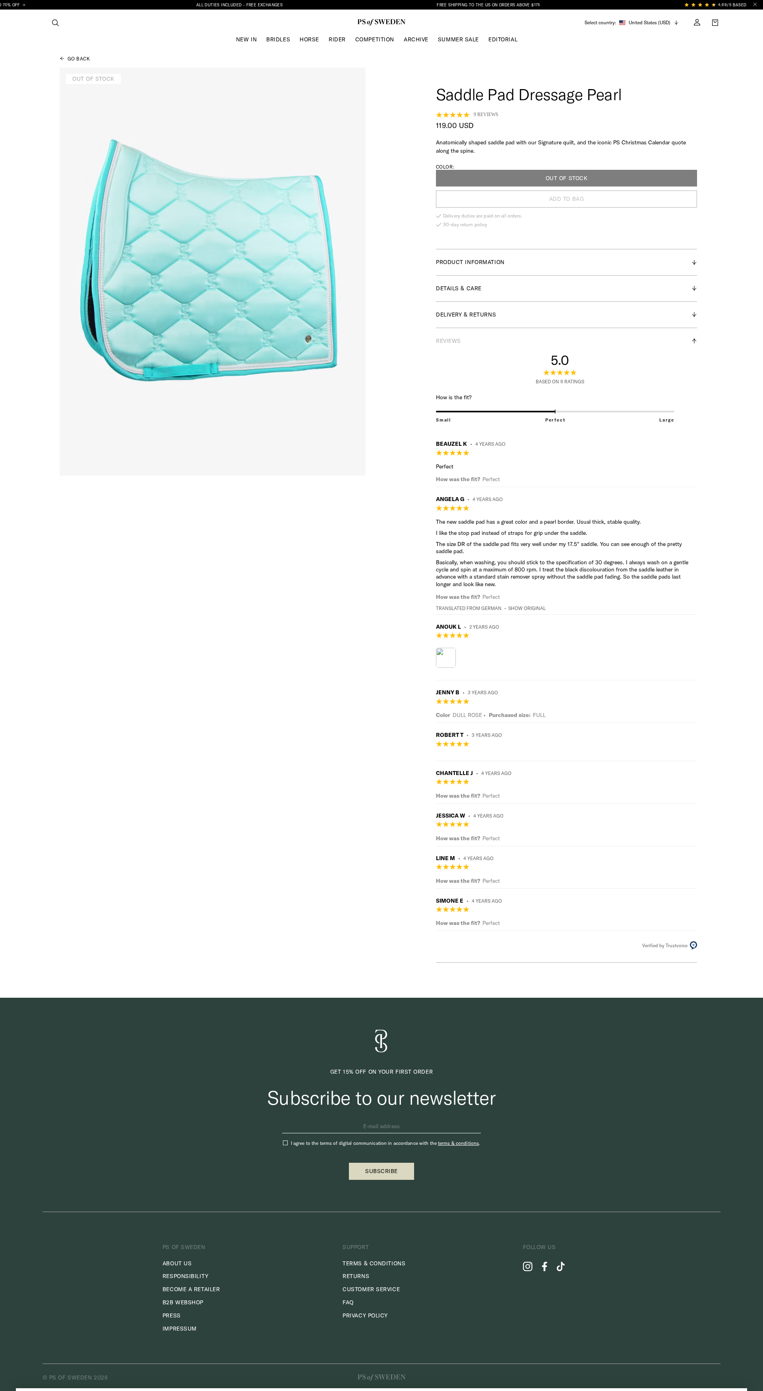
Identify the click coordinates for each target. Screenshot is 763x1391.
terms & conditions (458, 1143)
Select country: (600, 22)
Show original (527, 608)
